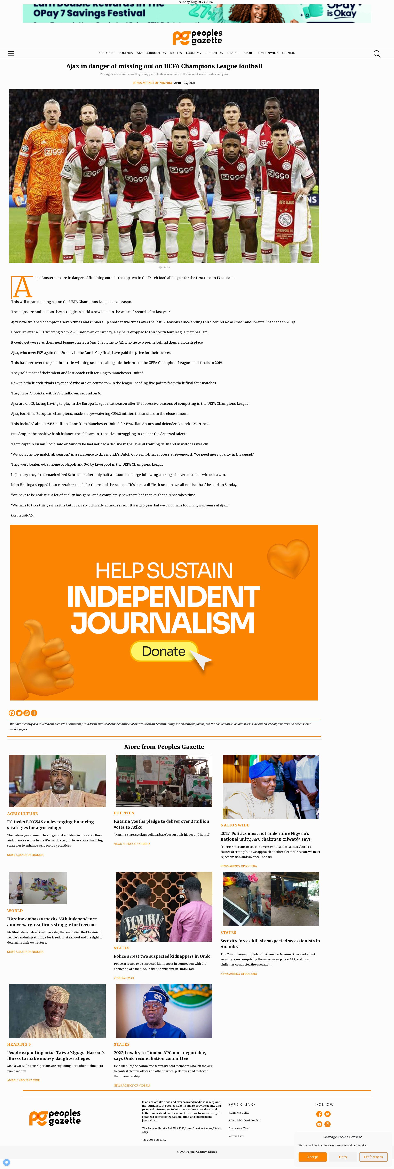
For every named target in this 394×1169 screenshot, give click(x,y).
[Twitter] (19, 713)
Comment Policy (239, 1112)
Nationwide (268, 53)
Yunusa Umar (124, 978)
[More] (34, 713)
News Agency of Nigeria (152, 83)
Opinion (288, 53)
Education (214, 53)
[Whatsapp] (26, 713)
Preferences (373, 1157)
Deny (343, 1157)
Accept (312, 1157)
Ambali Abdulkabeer (23, 1080)
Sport (249, 53)
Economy (193, 53)
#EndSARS (106, 53)
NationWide (235, 825)
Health (233, 53)
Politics (126, 53)
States (122, 948)
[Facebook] (12, 713)
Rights (176, 53)
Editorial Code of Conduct (245, 1120)
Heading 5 (19, 1044)
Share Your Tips (239, 1128)
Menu (21, 54)
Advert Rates (237, 1136)
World (15, 910)
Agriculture (22, 813)
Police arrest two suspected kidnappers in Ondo (162, 956)
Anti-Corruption (151, 53)
